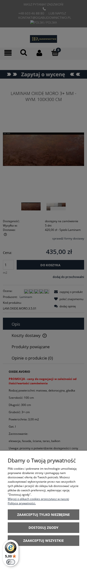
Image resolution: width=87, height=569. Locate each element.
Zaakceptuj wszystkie (43, 540)
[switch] (10, 562)
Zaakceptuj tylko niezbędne (43, 514)
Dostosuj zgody (43, 527)
